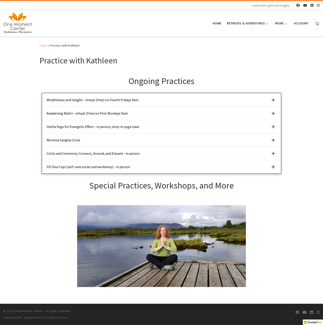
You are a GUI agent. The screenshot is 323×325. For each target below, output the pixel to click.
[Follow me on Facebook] (298, 5)
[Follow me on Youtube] (305, 5)
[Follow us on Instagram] (318, 5)
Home (43, 45)
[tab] (161, 99)
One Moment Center (28, 311)
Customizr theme (56, 317)
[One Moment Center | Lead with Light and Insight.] (18, 22)
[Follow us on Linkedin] (311, 5)
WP (19, 317)
